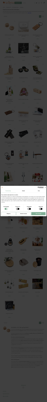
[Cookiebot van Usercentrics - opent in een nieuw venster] (39, 187)
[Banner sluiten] (45, 187)
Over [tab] (39, 190)
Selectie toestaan (23, 213)
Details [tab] (23, 190)
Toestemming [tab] (8, 190)
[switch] (17, 209)
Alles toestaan (38, 213)
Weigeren (8, 213)
